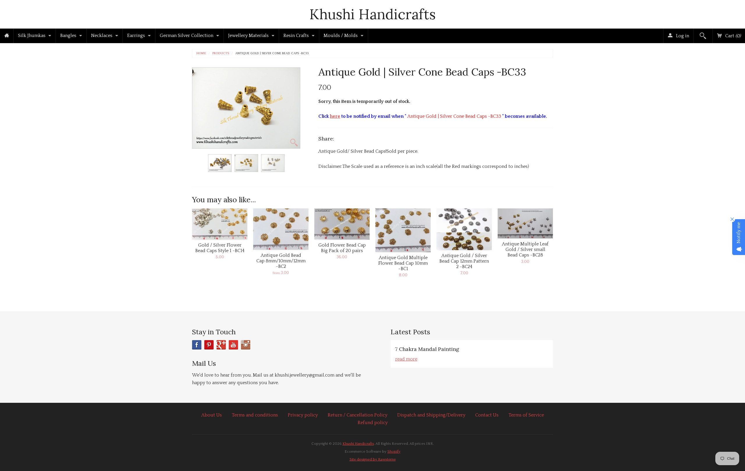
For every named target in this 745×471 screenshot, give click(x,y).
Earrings (136, 35)
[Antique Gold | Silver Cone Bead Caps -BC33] (220, 163)
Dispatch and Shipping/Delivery (431, 415)
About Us (211, 415)
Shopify (393, 451)
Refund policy (373, 422)
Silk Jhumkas (31, 35)
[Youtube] (233, 344)
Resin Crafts (296, 35)
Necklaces (101, 35)
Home (201, 53)
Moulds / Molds (341, 35)
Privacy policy (303, 415)
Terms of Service (526, 415)
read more (406, 359)
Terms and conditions (255, 415)
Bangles (68, 35)
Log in (682, 35)
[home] (6, 36)
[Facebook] (196, 344)
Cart (732, 35)
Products (220, 53)
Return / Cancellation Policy (357, 415)
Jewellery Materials (248, 35)
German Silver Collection (186, 35)
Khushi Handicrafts (372, 14)
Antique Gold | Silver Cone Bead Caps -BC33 (272, 53)
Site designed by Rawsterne (373, 459)
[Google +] (221, 344)
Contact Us (487, 415)
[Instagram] (245, 344)
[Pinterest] (209, 344)
